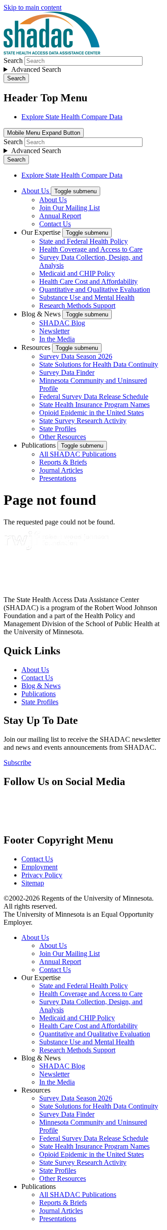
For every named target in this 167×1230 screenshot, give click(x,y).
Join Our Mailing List (69, 208)
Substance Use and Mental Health (86, 297)
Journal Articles (61, 470)
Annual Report (60, 216)
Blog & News (41, 314)
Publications (39, 445)
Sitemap (32, 883)
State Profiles (57, 428)
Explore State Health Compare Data (71, 117)
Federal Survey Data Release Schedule (93, 396)
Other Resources (62, 436)
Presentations (57, 478)
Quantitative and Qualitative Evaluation (94, 289)
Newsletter (54, 331)
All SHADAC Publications (77, 454)
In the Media (57, 339)
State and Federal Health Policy (83, 241)
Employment (39, 867)
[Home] (52, 52)
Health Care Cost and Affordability (88, 281)
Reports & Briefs (63, 462)
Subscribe (17, 762)
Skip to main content (32, 7)
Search (13, 60)
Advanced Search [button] (36, 69)
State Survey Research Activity (82, 420)
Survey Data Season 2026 (75, 356)
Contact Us (55, 224)
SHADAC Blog (62, 323)
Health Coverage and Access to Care (91, 249)
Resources (36, 347)
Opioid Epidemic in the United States (91, 412)
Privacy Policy (41, 875)
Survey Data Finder (66, 372)
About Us (36, 191)
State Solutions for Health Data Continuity (98, 364)
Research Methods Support (77, 305)
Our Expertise (41, 232)
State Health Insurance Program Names (94, 404)
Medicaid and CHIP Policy (77, 273)
